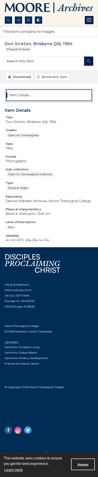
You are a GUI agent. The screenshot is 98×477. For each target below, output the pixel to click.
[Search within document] (88, 61)
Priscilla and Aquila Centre (22, 363)
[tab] (49, 95)
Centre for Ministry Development (26, 358)
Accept (82, 464)
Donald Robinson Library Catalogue (28, 331)
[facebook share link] (8, 430)
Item (11, 227)
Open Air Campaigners (23, 135)
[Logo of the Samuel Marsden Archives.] (49, 8)
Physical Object (18, 188)
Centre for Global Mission (21, 352)
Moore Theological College (22, 326)
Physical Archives (18, 49)
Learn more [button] (13, 470)
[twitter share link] (27, 430)
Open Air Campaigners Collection (30, 174)
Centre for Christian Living (22, 347)
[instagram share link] (18, 430)
